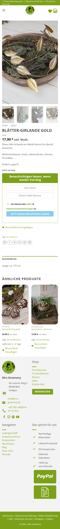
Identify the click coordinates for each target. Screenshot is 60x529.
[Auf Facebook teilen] (9, 242)
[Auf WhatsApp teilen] (4, 242)
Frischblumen (39, 370)
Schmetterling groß (11, 329)
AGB (10, 519)
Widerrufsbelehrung (47, 515)
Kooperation (8, 440)
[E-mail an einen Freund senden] (19, 242)
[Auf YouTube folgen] (17, 417)
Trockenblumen (40, 373)
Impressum (8, 515)
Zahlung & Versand (24, 519)
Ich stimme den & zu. (21, 206)
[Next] (53, 62)
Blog (4, 447)
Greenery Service (11, 436)
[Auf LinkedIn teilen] (29, 242)
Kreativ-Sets (38, 384)
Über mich (7, 450)
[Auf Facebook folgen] (4, 417)
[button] (3, 10)
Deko (13, 125)
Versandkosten (12, 237)
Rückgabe (39, 519)
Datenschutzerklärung (25, 515)
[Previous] (6, 62)
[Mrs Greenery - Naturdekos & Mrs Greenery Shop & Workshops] (30, 10)
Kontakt (6, 454)
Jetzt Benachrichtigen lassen (30, 214)
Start (5, 125)
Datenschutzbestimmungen (19, 208)
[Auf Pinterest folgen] (13, 417)
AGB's (29, 204)
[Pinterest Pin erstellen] (24, 242)
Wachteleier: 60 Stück (41, 329)
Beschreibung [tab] (9, 259)
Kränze (35, 377)
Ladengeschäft (9, 433)
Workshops (8, 443)
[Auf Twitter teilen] (14, 242)
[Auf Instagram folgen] (8, 417)
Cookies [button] (49, 519)
